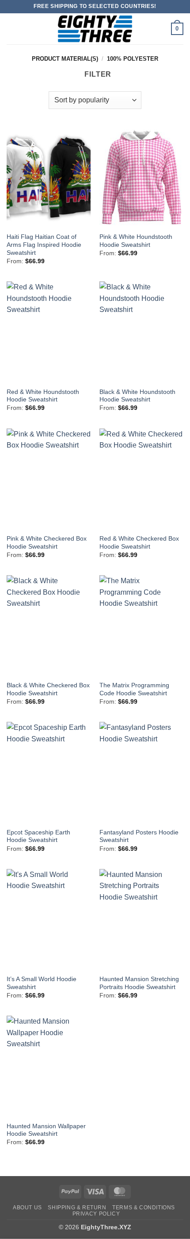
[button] (12, 28)
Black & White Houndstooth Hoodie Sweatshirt (137, 396)
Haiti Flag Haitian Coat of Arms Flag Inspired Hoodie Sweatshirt (44, 245)
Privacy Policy (96, 1214)
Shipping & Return (77, 1207)
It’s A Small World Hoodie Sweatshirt (41, 983)
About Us (27, 1207)
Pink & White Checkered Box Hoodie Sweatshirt (47, 542)
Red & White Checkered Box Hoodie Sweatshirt (139, 542)
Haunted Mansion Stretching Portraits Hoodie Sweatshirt (139, 983)
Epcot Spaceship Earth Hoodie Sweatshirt (38, 836)
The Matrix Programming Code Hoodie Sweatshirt (134, 689)
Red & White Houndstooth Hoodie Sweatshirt (43, 396)
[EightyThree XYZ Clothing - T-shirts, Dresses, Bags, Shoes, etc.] (95, 28)
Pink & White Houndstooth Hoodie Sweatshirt (135, 241)
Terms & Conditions (143, 1207)
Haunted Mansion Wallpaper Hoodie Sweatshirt (46, 1130)
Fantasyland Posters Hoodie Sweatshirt (139, 836)
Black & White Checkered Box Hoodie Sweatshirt (48, 689)
